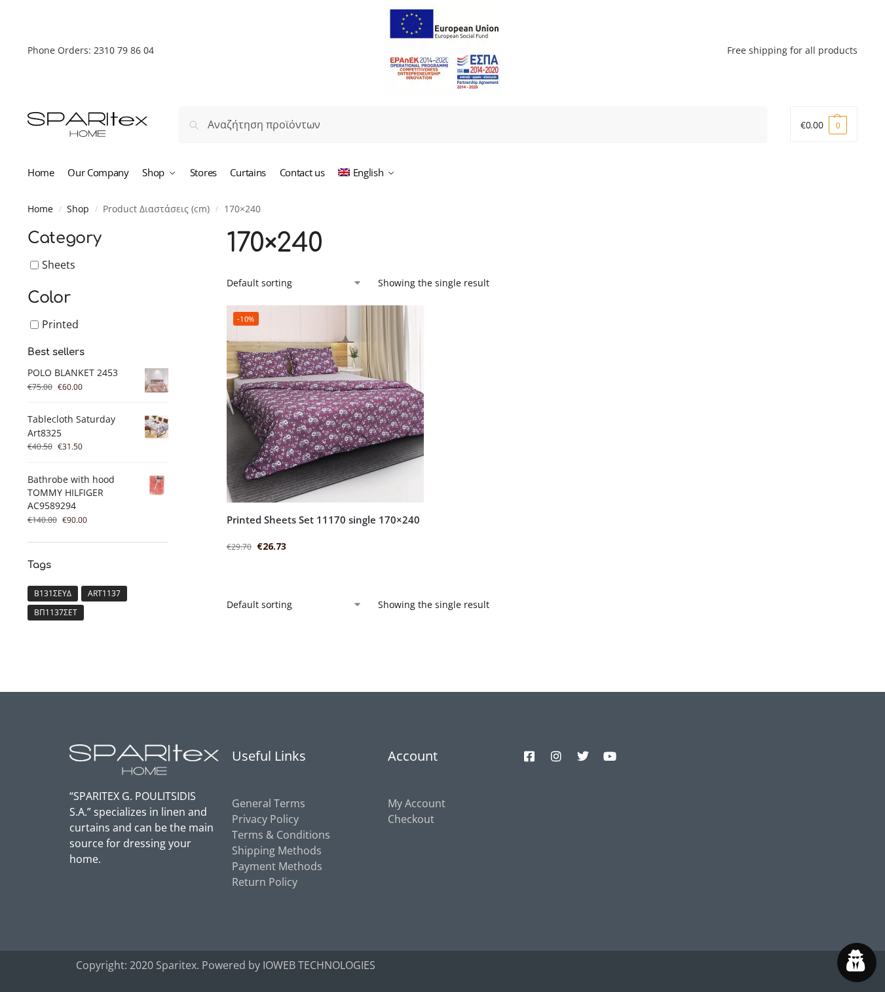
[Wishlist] (404, 325)
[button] (823, 124)
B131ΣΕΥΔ (52, 593)
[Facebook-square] (529, 756)
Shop (78, 209)
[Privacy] (856, 962)
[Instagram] (556, 756)
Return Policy (264, 882)
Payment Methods (277, 866)
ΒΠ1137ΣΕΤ (55, 612)
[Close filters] (172, 234)
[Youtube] (610, 756)
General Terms (268, 803)
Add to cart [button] (325, 573)
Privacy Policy (265, 819)
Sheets (58, 265)
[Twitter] (583, 756)
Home (40, 209)
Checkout (411, 819)
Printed (60, 324)
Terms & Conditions (281, 835)
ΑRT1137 (104, 593)
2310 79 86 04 (124, 50)
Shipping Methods (277, 850)
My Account (416, 803)
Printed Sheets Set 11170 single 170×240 (323, 519)
